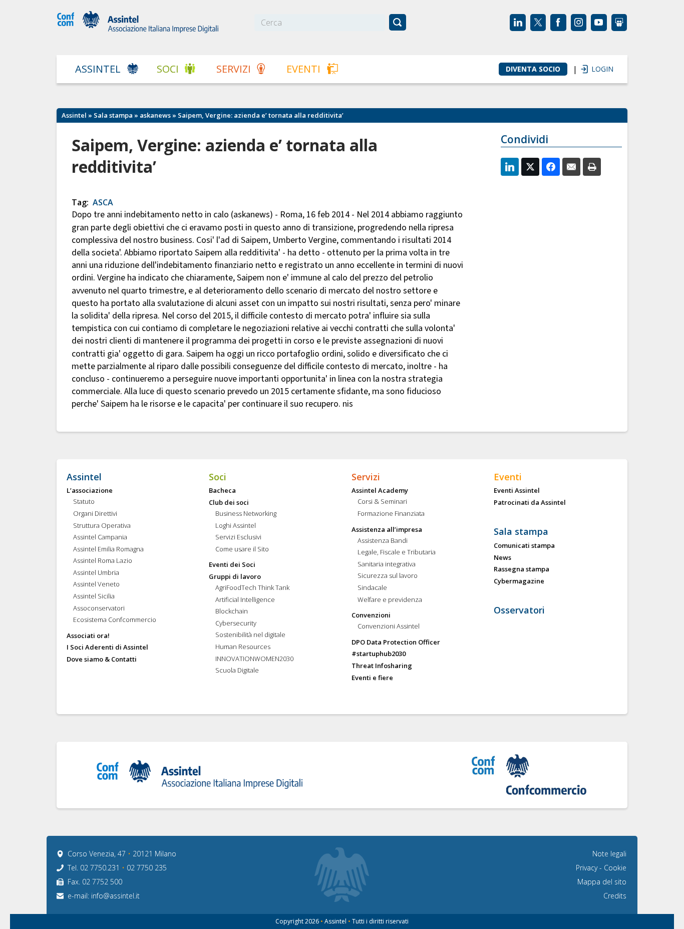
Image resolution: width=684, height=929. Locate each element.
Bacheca (222, 491)
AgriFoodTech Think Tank (252, 588)
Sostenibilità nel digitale (250, 635)
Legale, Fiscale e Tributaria (397, 552)
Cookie (615, 867)
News (502, 558)
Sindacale (372, 588)
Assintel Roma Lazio (102, 561)
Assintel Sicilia (94, 596)
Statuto (84, 502)
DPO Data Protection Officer (396, 643)
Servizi (233, 69)
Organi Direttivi (95, 514)
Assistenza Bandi (383, 541)
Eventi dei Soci (232, 565)
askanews (155, 115)
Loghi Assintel (235, 526)
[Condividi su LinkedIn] (510, 167)
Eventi (303, 69)
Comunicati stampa (524, 546)
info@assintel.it (115, 895)
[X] (530, 167)
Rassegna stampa (521, 569)
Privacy (587, 867)
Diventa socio (533, 69)
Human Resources (242, 647)
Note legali (609, 853)
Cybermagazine (519, 581)
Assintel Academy (380, 491)
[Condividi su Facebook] (551, 167)
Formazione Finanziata (391, 514)
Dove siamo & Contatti (102, 660)
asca (103, 202)
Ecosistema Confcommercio (114, 620)
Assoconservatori (99, 608)
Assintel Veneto (96, 584)
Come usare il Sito (242, 549)
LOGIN (597, 69)
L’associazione (90, 491)
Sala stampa (113, 115)
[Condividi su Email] (571, 167)
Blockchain (231, 611)
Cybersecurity (235, 624)
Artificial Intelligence (245, 600)
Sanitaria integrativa (387, 564)
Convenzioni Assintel (389, 627)
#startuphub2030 (379, 654)
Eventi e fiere (372, 678)
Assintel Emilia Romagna (108, 549)
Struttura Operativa (102, 526)
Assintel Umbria (96, 573)
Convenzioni (371, 615)
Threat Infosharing (382, 666)
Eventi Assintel (517, 491)
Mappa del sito (601, 881)
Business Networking (245, 514)
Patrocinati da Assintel (530, 503)
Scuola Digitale (237, 671)
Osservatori (519, 610)
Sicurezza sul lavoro (388, 576)
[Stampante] (592, 167)
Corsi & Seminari (382, 502)
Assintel (98, 69)
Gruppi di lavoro (235, 577)
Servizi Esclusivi (238, 537)
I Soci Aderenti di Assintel (107, 648)
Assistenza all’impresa (387, 530)
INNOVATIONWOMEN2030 (254, 659)
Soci (168, 69)
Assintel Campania (100, 537)
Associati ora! (88, 636)
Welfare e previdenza (390, 600)
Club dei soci (229, 503)
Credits (614, 895)
